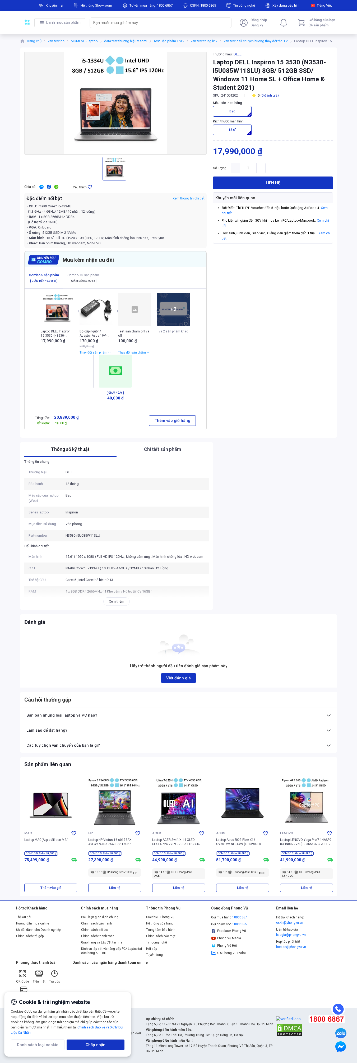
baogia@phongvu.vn (291, 935)
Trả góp (54, 981)
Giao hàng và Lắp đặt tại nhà (101, 942)
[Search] (226, 22)
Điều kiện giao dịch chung (99, 917)
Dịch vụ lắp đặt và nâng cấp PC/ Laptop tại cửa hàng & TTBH (111, 951)
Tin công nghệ (156, 942)
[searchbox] (155, 22)
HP (90, 833)
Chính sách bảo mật (160, 936)
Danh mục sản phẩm (63, 22)
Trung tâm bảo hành (160, 930)
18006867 (239, 917)
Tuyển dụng (154, 955)
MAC (28, 833)
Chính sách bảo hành (96, 923)
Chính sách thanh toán (97, 936)
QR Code (22, 981)
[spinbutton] (248, 168)
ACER (156, 833)
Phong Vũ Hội (227, 945)
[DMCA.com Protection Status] (289, 1030)
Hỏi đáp (151, 949)
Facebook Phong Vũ (231, 931)
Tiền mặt (39, 981)
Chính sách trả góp (30, 936)
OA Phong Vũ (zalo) (231, 953)
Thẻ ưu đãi (23, 917)
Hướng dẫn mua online (32, 923)
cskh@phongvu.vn (289, 922)
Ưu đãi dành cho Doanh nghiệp (38, 930)
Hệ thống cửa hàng (160, 923)
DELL (238, 54)
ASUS (220, 833)
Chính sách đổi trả (94, 930)
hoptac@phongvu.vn (291, 947)
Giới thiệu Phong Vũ (160, 917)
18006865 (239, 924)
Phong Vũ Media (229, 938)
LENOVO (286, 833)
